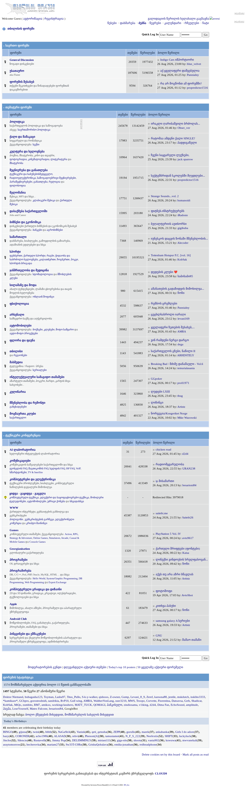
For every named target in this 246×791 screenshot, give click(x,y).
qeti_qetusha (99, 731)
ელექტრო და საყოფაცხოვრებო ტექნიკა (64, 497)
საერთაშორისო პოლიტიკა (34, 129)
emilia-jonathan (123, 744)
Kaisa (185, 552)
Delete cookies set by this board (161, 754)
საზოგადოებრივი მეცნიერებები (56, 177)
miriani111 (104, 740)
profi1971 (183, 382)
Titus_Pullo (73, 696)
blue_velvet (194, 63)
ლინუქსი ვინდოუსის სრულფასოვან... (182, 559)
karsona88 (160, 696)
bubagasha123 (33, 696)
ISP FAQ (70, 468)
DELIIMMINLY (81, 740)
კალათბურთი (47, 259)
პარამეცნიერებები (21, 181)
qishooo (103, 696)
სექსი (36, 144)
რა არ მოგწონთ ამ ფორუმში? (181, 83)
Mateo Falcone (38, 708)
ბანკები (37, 229)
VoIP (78, 468)
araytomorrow (11, 744)
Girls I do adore (184, 731)
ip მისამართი (165, 481)
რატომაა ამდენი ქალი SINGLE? (173, 138)
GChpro (24, 700)
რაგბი (50, 255)
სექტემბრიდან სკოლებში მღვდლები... (178, 175)
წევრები (155, 23)
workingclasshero (62, 704)
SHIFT (169, 736)
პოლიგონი (16, 519)
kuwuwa (171, 740)
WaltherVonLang (104, 700)
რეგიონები (20, 355)
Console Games (37, 541)
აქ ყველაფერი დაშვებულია (179, 70)
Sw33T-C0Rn (74, 744)
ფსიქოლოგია (19, 303)
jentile (172, 696)
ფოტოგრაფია (18, 159)
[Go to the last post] (158, 59)
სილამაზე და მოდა (23, 285)
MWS (131, 700)
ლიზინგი (157, 402)
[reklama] (81, 124)
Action (68, 534)
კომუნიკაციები (20, 460)
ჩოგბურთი (63, 259)
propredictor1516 (197, 87)
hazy (6, 736)
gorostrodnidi (38, 700)
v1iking (143, 704)
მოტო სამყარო (65, 329)
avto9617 (188, 538)
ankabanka (162, 731)
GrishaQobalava (98, 744)
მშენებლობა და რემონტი (27, 402)
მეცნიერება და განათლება (29, 170)
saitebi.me (162, 513)
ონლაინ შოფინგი (43, 296)
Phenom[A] (92, 736)
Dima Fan (163, 704)
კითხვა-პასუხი (166, 605)
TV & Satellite (35, 472)
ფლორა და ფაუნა (22, 340)
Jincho (7, 740)
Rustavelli (40, 740)
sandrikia (53, 700)
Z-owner (115, 696)
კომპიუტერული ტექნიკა (24, 497)
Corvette (151, 700)
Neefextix (152, 736)
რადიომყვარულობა (170, 464)
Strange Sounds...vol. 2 (165, 196)
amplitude (192, 704)
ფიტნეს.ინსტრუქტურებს (167, 210)
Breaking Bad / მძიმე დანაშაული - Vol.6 (177, 363)
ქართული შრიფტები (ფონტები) (178, 548)
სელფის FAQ (57, 468)
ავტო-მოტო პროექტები (24, 333)
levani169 (183, 318)
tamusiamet (112, 736)
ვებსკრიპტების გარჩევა (39, 519)
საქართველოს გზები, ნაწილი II (173, 351)
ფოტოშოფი (164, 591)
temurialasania (186, 368)
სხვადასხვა (77, 501)
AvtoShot (187, 595)
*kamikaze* (10, 700)
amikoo (46, 704)
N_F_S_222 (132, 736)
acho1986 (42, 736)
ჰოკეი (74, 259)
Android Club (18, 618)
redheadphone (148, 744)
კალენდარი (172, 23)
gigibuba (183, 228)
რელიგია (54, 181)
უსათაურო (17, 70)
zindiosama (130, 704)
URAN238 (188, 468)
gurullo (130, 731)
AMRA (181, 331)
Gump (125, 696)
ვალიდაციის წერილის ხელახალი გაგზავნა (178, 18)
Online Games (40, 537)
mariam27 (53, 744)
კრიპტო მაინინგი (36, 523)
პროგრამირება (20, 570)
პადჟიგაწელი (187, 142)
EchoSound (177, 704)
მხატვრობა (16, 163)
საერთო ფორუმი (17, 45)
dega (180, 344)
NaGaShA (64, 731)
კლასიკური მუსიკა (44, 200)
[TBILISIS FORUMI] (30, 8)
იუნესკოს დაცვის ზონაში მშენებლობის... (179, 238)
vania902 (153, 740)
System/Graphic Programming (62, 578)
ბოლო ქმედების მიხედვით (44, 714)
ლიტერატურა (59, 159)
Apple (13, 604)
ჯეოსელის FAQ (18, 468)
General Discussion (22, 59)
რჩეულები (191, 23)
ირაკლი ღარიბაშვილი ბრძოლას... (175, 123)
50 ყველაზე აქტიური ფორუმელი (160, 667)
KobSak (182, 259)
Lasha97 (60, 696)
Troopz (140, 700)
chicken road (163, 449)
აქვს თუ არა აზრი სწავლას (174, 574)
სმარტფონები (18, 472)
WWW (14, 507)
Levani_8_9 (137, 696)
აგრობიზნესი (55, 229)
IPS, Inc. (127, 785)
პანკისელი (114, 704)
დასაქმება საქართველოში (28, 211)
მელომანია (18, 192)
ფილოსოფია (18, 185)
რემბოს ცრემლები (164, 303)
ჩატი (205, 23)
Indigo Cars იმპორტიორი (177, 59)
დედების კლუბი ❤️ (164, 272)
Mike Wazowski (187, 417)
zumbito (27, 704)
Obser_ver (184, 127)
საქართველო (18, 417)
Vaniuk (81, 731)
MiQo (17, 704)
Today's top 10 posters (121, 667)
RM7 (37, 704)
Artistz (181, 406)
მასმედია (16, 362)
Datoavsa (177, 700)
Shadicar (196, 700)
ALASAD (60, 736)
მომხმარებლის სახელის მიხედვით (89, 714)
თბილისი (16, 351)
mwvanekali (189, 740)
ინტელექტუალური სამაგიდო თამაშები (37, 377)
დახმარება (127, 23)
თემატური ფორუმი (18, 107)
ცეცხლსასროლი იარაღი (168, 314)
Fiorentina (164, 700)
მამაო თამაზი (191, 639)
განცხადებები (18, 406)
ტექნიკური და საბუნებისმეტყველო (31, 174)
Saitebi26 (187, 517)
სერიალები (40, 370)
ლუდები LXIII (160, 391)
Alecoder (182, 242)
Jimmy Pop (59, 740)
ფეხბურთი (16, 255)
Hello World (39, 578)
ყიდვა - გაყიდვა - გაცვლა (27, 493)
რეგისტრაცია (54, 18)
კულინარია (18, 391)
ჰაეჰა (7, 708)
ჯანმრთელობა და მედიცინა (29, 270)
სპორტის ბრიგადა (21, 263)
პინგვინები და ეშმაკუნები (28, 633)
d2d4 (185, 453)
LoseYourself (20, 708)
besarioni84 (189, 485)
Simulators (54, 537)
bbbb (48, 731)
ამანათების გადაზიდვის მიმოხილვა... (177, 288)
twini (36, 731)
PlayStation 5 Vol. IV (168, 533)
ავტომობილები (21, 325)
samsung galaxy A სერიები (173, 620)
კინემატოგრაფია (38, 159)
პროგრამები (18, 559)
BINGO (7, 731)
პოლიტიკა (17, 121)
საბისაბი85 (185, 276)
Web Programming (34, 582)
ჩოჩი (181, 292)
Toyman (49, 696)
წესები (112, 23)
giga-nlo (122, 740)
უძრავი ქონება (56, 501)
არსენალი (17, 314)
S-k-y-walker (89, 696)
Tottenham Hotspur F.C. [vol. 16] (171, 255)
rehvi (75, 736)
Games (14, 530)
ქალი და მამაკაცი (22, 136)
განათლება (40, 181)
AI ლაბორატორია (23, 449)
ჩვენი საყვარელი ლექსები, (170, 155)
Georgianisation (20, 548)
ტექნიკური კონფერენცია (23, 435)
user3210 (120, 700)
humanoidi (183, 200)
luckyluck (185, 736)
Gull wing (76, 700)
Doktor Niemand (13, 696)
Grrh (187, 700)
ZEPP (116, 731)
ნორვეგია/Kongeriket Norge (169, 413)
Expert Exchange (57, 582)
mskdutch (183, 696)
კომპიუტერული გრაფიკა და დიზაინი (36, 589)
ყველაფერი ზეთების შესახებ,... (173, 327)
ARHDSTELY (185, 355)
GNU (159, 635)
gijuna (22, 731)
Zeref (149, 696)
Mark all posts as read (196, 754)
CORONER (22, 736)
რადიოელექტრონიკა (23, 177)
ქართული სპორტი (34, 255)
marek (145, 731)
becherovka (34, 744)
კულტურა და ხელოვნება (27, 151)
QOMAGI (99, 704)
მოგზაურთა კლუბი (23, 413)
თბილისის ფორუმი (20, 28)
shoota (137, 740)
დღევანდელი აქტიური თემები (85, 667)
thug (180, 395)
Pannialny (193, 74)
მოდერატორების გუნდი (45, 667)
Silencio (22, 740)
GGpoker (156, 378)
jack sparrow (185, 159)
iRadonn (183, 215)
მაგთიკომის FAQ (38, 468)
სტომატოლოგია (43, 274)
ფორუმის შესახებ (22, 81)
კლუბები (49, 329)
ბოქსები (38, 329)
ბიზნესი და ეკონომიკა (25, 222)
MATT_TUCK (83, 704)
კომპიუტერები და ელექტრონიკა (33, 479)
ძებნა (142, 23)
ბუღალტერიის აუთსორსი (169, 223)
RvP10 (65, 700)
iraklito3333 (197, 696)
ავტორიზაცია (32, 18)
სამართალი (18, 236)
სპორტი (15, 251)
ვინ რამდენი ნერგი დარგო (170, 340)
